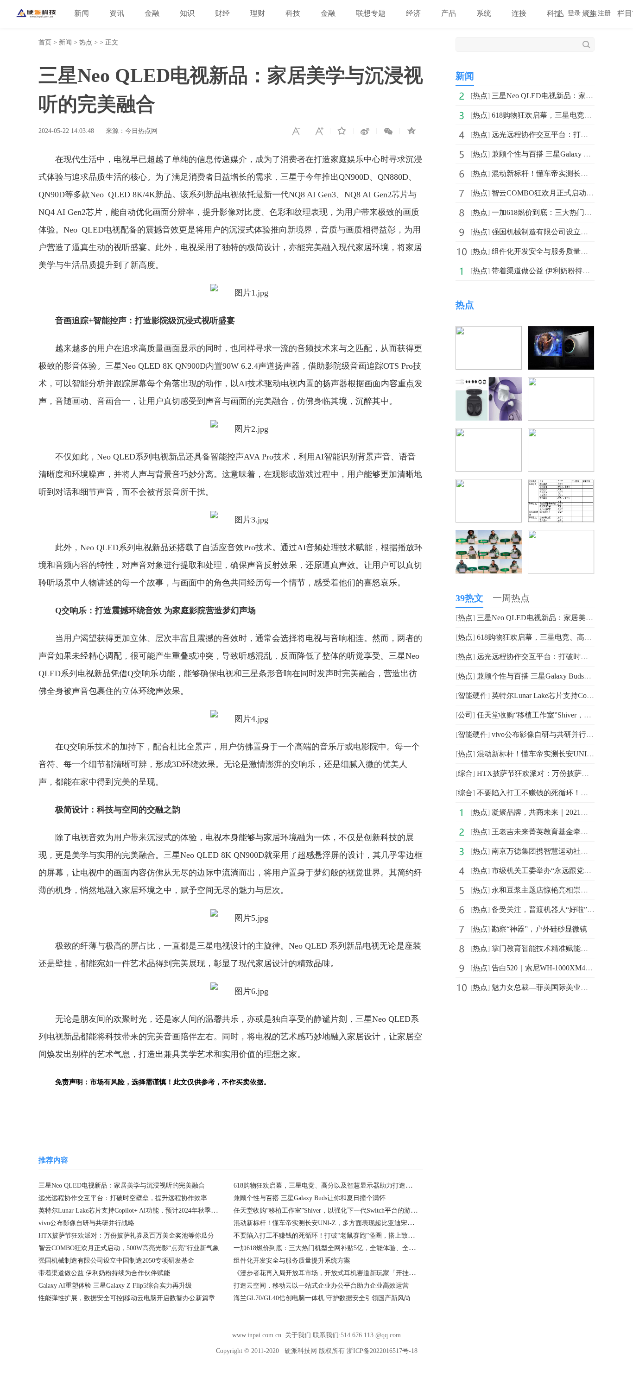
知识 (187, 13)
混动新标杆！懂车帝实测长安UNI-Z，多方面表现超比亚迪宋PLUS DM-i (337, 1223)
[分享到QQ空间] (411, 131)
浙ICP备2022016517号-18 (382, 1350)
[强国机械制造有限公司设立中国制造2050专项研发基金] (489, 485)
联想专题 (371, 13)
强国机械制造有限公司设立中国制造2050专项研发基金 (116, 1260)
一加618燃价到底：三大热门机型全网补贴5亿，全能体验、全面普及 (331, 1248)
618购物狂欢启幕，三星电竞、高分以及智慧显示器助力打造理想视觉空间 (339, 1185)
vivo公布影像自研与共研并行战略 (86, 1223)
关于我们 (298, 1335)
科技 (292, 13)
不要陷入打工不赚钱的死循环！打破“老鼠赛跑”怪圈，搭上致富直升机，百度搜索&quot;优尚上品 (372, 1235)
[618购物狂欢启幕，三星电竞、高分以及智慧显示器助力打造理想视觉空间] (561, 332)
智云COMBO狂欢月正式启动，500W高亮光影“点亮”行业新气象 (128, 1248)
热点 (85, 42)
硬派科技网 (301, 1350)
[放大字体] (318, 131)
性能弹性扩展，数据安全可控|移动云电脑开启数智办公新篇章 (126, 1298)
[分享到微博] (365, 131)
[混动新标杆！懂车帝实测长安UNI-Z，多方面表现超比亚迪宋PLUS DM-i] (561, 383)
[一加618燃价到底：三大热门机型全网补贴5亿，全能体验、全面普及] (561, 434)
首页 (44, 42)
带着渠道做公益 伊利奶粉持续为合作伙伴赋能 (104, 1273)
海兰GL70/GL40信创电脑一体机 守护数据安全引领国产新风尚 (322, 1298)
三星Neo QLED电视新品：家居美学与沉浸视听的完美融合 (121, 1185)
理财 (257, 13)
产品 (448, 13)
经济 (413, 13)
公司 (465, 715)
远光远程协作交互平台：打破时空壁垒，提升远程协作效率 (122, 1198)
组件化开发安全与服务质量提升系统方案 (292, 1260)
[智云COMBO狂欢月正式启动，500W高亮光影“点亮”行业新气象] (489, 434)
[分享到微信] (388, 131)
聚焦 (589, 13)
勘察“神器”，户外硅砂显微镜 (539, 929)
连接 (519, 13)
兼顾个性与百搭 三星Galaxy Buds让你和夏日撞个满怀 (310, 1198)
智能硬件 (472, 695)
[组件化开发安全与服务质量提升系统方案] (561, 485)
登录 (574, 13)
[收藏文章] (342, 131)
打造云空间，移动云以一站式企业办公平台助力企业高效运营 (321, 1285)
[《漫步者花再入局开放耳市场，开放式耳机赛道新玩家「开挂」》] (561, 536)
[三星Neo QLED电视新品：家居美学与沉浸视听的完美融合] (489, 332)
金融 (152, 13)
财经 (222, 13)
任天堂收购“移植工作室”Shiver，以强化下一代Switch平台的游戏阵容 (332, 1210)
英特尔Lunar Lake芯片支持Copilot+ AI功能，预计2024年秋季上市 (131, 1210)
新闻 (81, 13)
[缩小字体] (295, 131)
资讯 (116, 13)
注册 (604, 13)
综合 (465, 773)
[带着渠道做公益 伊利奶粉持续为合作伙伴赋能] (489, 536)
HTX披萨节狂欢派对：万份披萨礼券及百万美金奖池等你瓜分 (126, 1235)
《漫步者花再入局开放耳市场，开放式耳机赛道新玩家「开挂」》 (328, 1273)
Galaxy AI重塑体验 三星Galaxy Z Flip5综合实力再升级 (115, 1285)
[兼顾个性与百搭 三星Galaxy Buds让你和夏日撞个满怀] (489, 383)
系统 (483, 13)
